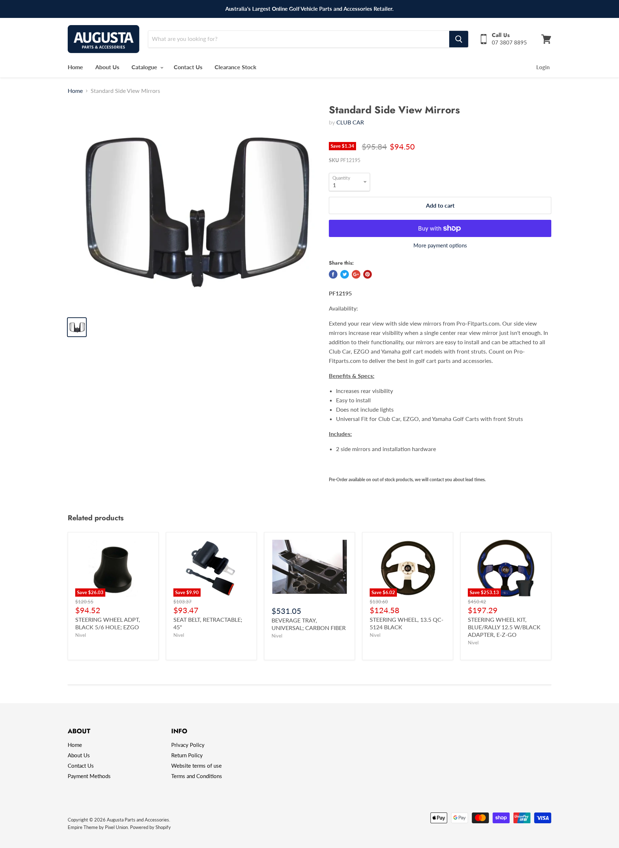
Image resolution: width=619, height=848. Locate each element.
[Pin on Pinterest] (367, 274)
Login (543, 67)
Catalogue (145, 66)
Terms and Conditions (196, 776)
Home (75, 66)
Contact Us (188, 66)
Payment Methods (89, 776)
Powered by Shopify (150, 827)
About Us (107, 66)
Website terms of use (196, 765)
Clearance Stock (235, 66)
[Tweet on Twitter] (344, 274)
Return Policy (187, 755)
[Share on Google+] (356, 274)
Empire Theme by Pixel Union (98, 827)
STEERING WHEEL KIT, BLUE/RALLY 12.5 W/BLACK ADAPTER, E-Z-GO (504, 627)
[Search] (458, 39)
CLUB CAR (350, 122)
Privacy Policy (188, 745)
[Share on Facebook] (333, 274)
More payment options (440, 245)
